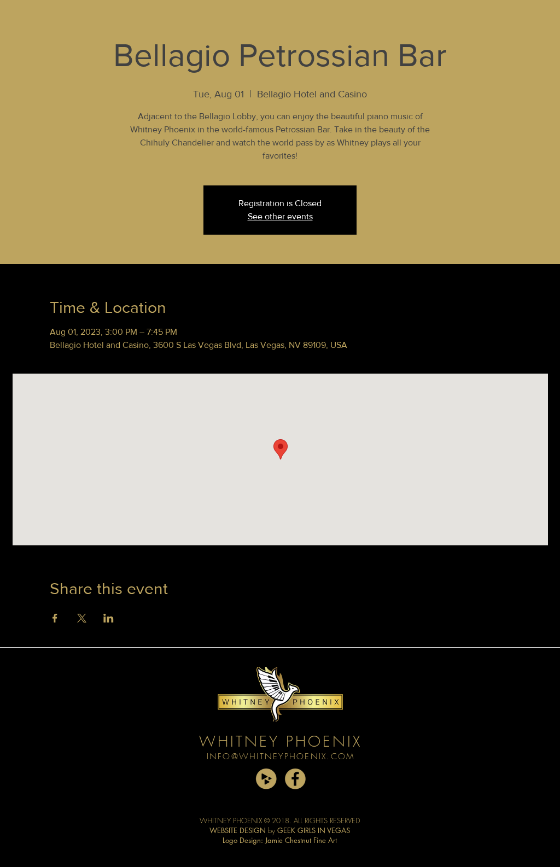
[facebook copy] (295, 778)
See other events (280, 216)
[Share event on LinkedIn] (108, 618)
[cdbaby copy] (266, 778)
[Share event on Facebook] (55, 618)
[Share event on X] (82, 618)
